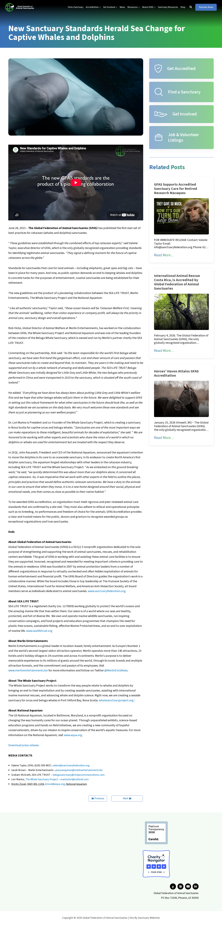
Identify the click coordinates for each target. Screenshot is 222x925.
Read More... (164, 255)
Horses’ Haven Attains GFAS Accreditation (176, 373)
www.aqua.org (73, 735)
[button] (100, 7)
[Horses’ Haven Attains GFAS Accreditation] (181, 399)
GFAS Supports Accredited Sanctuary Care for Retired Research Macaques (175, 189)
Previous (99, 798)
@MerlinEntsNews (116, 670)
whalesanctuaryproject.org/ (117, 700)
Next (125, 798)
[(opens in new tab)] (156, 833)
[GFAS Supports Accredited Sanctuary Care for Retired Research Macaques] (181, 216)
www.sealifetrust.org (39, 631)
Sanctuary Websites (149, 918)
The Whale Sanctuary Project (41, 779)
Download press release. (23, 745)
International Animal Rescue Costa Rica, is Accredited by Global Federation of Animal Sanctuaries (177, 282)
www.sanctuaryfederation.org (106, 591)
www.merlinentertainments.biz (28, 670)
